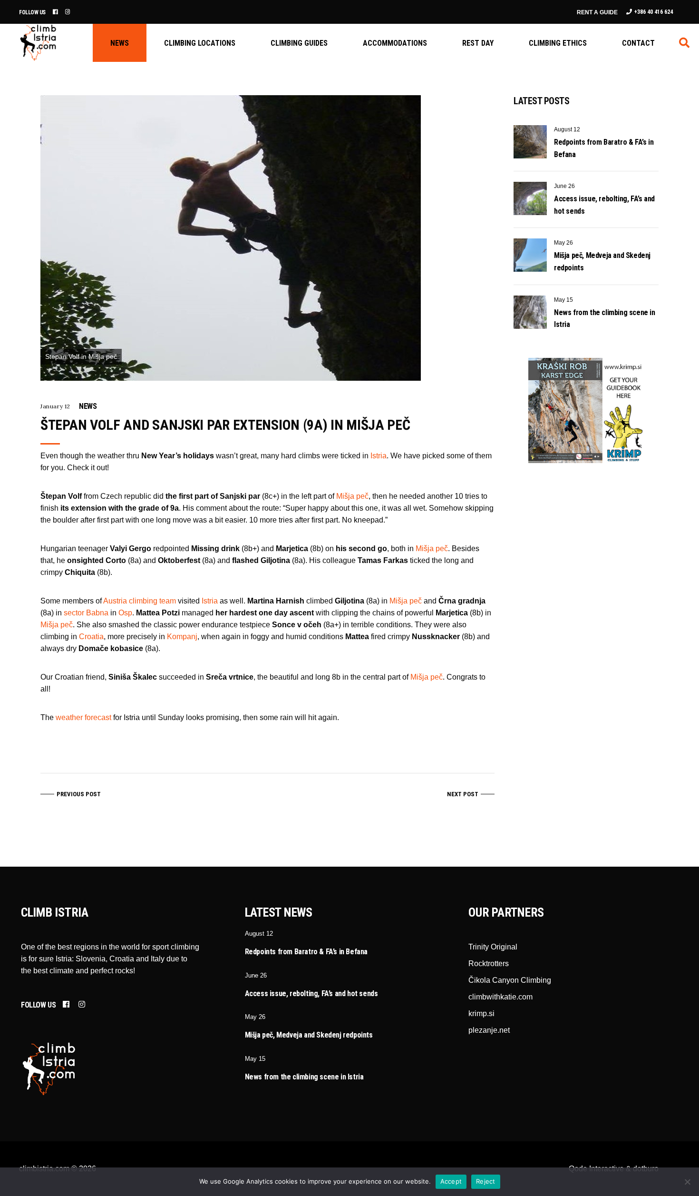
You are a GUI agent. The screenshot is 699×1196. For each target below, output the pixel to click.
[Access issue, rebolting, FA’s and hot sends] (530, 198)
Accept (451, 1181)
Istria (378, 456)
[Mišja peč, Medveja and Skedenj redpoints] (530, 255)
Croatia (91, 637)
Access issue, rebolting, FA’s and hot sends (311, 993)
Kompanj (182, 637)
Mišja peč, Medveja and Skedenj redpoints (309, 1034)
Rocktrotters (488, 963)
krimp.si (481, 1013)
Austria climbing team (139, 601)
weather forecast (83, 717)
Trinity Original (492, 947)
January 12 (55, 406)
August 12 (567, 129)
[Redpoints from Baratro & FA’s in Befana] (530, 141)
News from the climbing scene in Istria (304, 1076)
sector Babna (86, 613)
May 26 (563, 242)
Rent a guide (597, 12)
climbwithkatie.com (500, 997)
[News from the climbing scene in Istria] (530, 312)
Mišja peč (352, 496)
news (88, 406)
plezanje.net (489, 1030)
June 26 (564, 186)
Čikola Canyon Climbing (509, 980)
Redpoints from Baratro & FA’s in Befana (306, 951)
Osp (125, 613)
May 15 (563, 300)
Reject (485, 1181)
